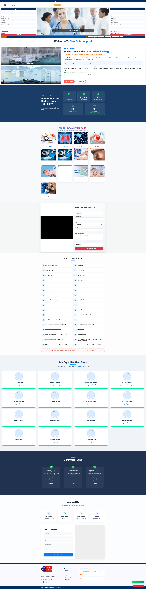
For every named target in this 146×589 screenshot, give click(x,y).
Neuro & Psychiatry (81, 146)
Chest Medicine (65, 146)
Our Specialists (68, 574)
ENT (48, 196)
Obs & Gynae (97, 163)
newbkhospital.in (97, 518)
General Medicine (48, 146)
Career (44, 5)
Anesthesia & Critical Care (81, 179)
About (23, 5)
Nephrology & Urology (49, 179)
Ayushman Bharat (18, 34)
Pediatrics (97, 179)
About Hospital (68, 572)
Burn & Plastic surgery (65, 179)
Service (34, 5)
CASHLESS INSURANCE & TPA (128, 34)
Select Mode (77, 242)
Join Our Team (68, 577)
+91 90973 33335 (86, 574)
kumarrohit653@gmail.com (81, 518)
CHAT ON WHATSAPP (138, 582)
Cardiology (97, 146)
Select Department (78, 227)
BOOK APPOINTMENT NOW (89, 248)
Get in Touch (67, 579)
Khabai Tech (61, 587)
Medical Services (68, 575)
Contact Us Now (69, 81)
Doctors (39, 5)
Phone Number (78, 216)
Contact (49, 5)
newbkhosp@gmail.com (81, 520)
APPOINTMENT (56, 5)
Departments (28, 5)
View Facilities (81, 81)
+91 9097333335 (64, 518)
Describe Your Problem (79, 233)
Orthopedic (81, 163)
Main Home (67, 570)
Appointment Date (78, 222)
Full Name (77, 211)
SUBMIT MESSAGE (58, 554)
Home (18, 5)
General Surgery (48, 163)
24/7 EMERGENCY (139, 586)
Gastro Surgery (64, 163)
